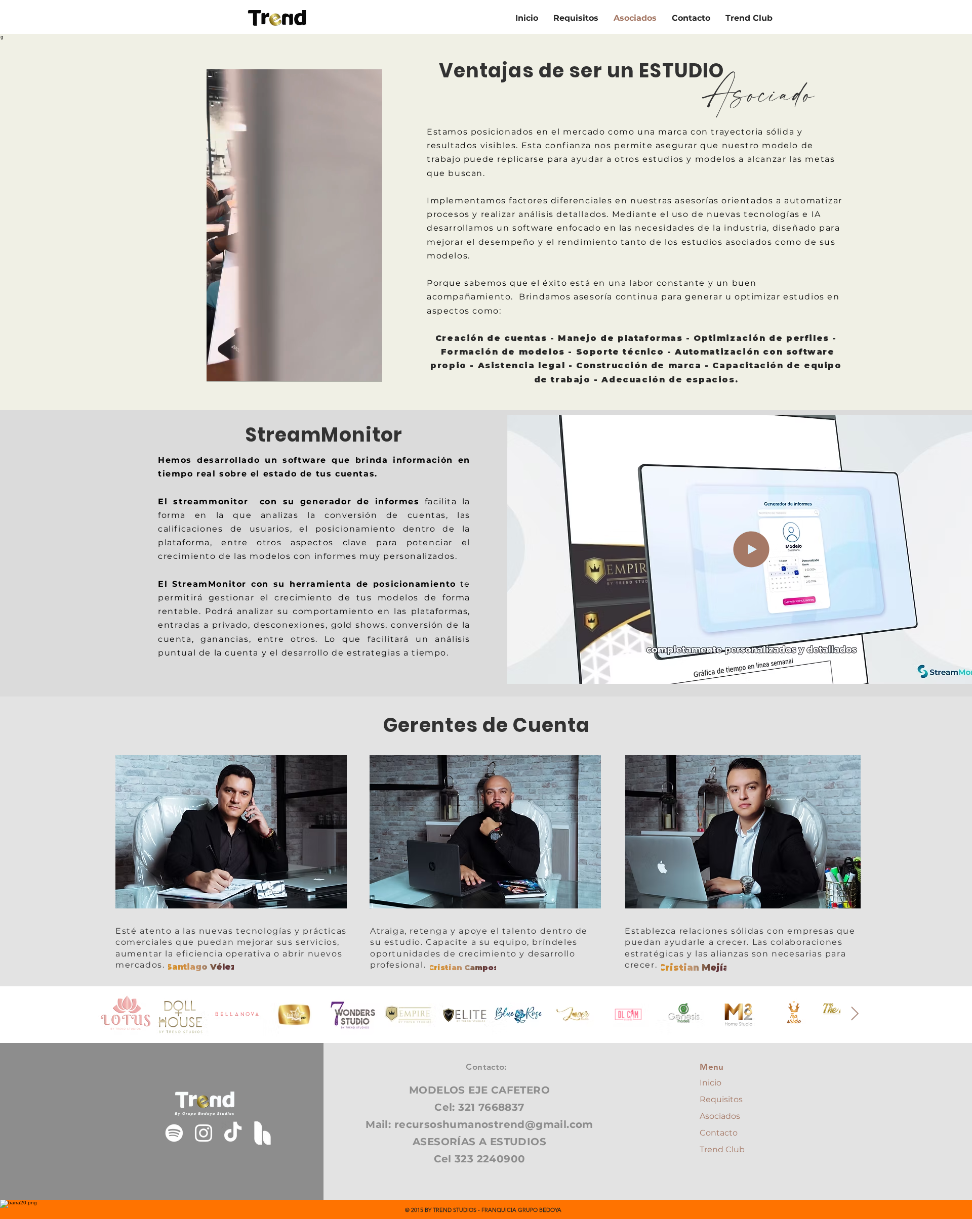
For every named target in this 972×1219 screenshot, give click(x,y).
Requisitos (721, 1099)
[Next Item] (854, 1014)
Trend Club (722, 1149)
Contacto (719, 1133)
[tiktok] (233, 1133)
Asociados (720, 1116)
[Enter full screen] (368, 367)
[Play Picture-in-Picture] (351, 367)
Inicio (710, 1082)
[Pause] (219, 367)
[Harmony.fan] (262, 1133)
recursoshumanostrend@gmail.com (493, 1124)
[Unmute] (237, 367)
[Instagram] (203, 1133)
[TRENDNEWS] (174, 1133)
